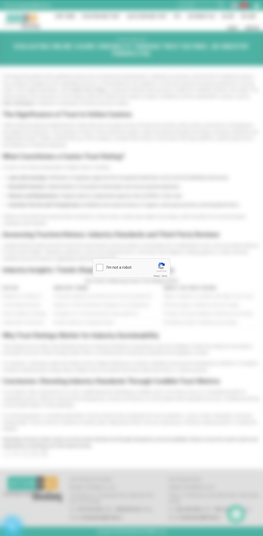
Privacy (157, 276)
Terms (164, 276)
